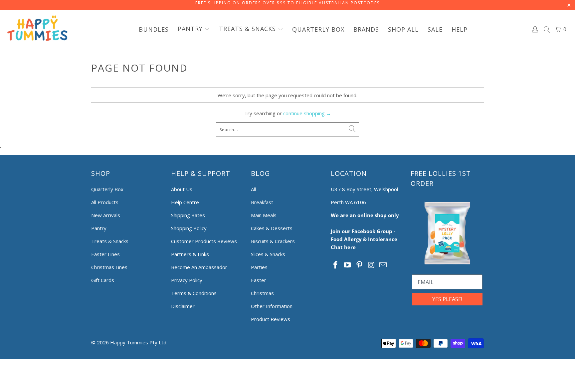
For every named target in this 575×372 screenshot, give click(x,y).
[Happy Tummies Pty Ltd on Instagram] (371, 265)
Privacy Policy (186, 280)
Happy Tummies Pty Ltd (138, 342)
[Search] (547, 30)
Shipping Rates (188, 215)
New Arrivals (105, 215)
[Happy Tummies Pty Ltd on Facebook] (336, 265)
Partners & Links (190, 254)
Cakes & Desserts (271, 228)
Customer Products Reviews (204, 241)
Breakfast (262, 202)
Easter (258, 280)
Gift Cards (102, 280)
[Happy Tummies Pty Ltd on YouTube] (348, 265)
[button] (194, 29)
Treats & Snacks (109, 241)
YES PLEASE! (447, 299)
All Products (104, 202)
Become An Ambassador (199, 267)
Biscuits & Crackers (273, 241)
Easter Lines (105, 254)
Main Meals (264, 215)
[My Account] (535, 29)
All (253, 189)
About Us (181, 189)
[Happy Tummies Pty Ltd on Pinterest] (359, 265)
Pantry (98, 228)
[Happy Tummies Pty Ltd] (37, 29)
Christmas (262, 293)
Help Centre (185, 202)
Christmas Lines (109, 267)
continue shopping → (307, 113)
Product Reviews (270, 319)
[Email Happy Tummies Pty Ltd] (383, 265)
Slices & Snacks (268, 254)
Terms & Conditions (194, 293)
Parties (259, 267)
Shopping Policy (189, 228)
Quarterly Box (107, 189)
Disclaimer (183, 306)
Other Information (271, 306)
